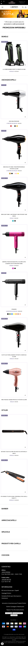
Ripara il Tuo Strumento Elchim (15, 610)
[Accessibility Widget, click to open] (2, 643)
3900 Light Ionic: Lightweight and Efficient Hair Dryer (14, 215)
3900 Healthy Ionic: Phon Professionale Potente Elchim (14, 167)
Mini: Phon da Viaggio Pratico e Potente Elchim (14, 399)
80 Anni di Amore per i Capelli (10, 590)
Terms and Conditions (17, 613)
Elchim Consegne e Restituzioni (15, 606)
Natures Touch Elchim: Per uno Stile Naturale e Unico (14, 452)
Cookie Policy (8, 613)
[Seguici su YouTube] (1, 3)
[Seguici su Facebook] (1, 1)
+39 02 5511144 (6, 572)
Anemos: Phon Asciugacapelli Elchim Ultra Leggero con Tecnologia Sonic (14, 262)
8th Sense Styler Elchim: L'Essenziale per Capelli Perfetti (14, 497)
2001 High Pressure (14, 121)
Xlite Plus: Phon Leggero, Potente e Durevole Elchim (14, 355)
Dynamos (14, 309)
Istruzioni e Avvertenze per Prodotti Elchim (14, 603)
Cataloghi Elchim (6, 593)
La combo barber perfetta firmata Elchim (14, 69)
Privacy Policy (14, 615)
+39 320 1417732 (6, 579)
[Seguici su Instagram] (4, 1)
